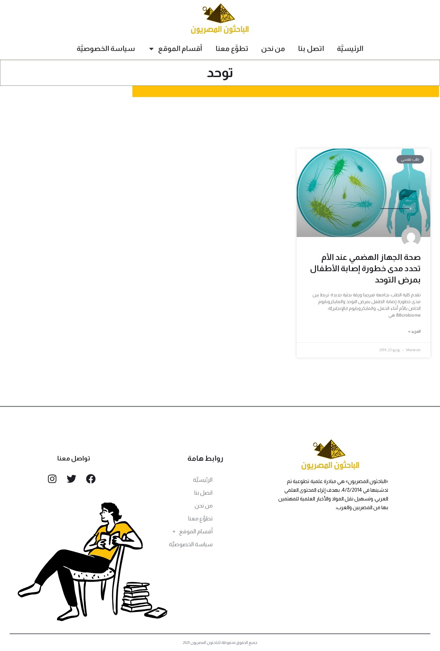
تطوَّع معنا (231, 48)
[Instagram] (52, 478)
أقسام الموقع (180, 48)
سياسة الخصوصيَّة (106, 48)
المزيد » (414, 331)
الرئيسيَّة (350, 48)
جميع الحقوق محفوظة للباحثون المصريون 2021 (220, 642)
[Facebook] (90, 478)
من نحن (273, 48)
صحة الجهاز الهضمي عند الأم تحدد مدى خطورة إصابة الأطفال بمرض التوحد (365, 268)
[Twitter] (71, 478)
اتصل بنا (311, 48)
